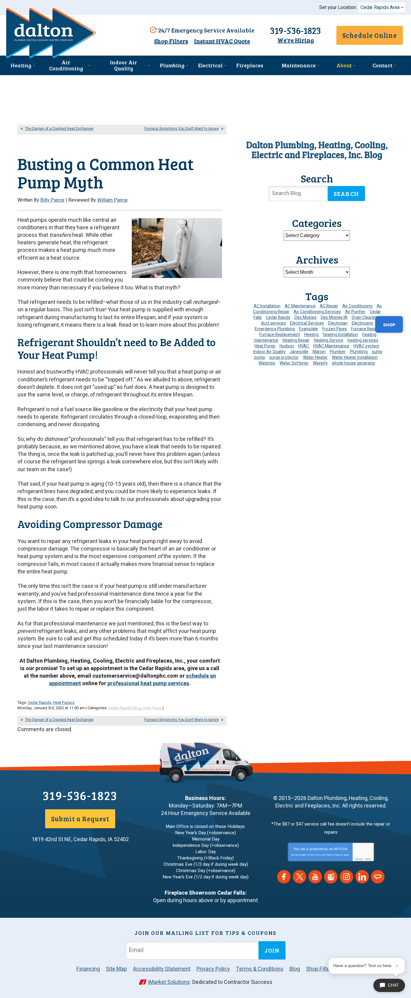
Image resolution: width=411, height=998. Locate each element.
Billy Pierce (52, 200)
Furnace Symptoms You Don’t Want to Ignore (181, 128)
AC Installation (267, 306)
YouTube (315, 877)
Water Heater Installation (355, 357)
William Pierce (112, 200)
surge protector (284, 357)
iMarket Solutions (169, 982)
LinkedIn (362, 877)
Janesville (299, 352)
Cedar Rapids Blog (124, 708)
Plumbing (359, 352)
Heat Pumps (63, 702)
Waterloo (266, 363)
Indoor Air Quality (269, 352)
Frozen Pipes (334, 329)
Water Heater (315, 357)
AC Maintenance (300, 306)
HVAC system (366, 346)
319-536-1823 (295, 30)
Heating (311, 334)
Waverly (320, 363)
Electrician (338, 323)
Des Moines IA (334, 317)
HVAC (303, 346)
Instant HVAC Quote (222, 41)
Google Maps (331, 877)
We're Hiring (295, 40)
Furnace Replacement (279, 334)
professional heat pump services (148, 683)
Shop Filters (171, 41)
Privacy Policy (314, 855)
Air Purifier (355, 312)
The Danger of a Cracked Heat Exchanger (59, 128)
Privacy (359, 859)
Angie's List (378, 877)
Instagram (346, 877)
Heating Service (328, 340)
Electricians (362, 323)
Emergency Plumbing (275, 329)
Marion (319, 352)
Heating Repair (296, 340)
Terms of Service (335, 855)
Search (346, 193)
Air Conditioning (357, 306)
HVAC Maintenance (331, 346)
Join (272, 950)
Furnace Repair (365, 329)
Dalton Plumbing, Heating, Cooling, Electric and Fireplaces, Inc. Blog (317, 149)
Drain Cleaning (365, 317)
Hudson (287, 346)
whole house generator (353, 363)
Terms (368, 859)
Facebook (284, 877)
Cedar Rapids (39, 702)
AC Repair (329, 306)
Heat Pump (152, 708)
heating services (363, 340)
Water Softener (294, 363)
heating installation (340, 334)
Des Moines (306, 317)
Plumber (338, 352)
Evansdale (308, 329)
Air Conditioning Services (317, 312)
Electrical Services (307, 323)
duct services (273, 323)
